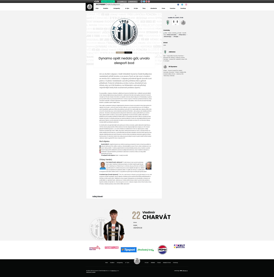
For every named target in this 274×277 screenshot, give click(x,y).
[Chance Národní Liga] (108, 1)
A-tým (127, 8)
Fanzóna (172, 8)
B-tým (136, 8)
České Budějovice (108, 4)
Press (163, 8)
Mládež (153, 262)
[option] (94, 247)
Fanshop (183, 8)
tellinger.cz (185, 270)
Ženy (144, 8)
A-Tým (127, 262)
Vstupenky (116, 8)
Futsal (159, 262)
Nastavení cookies (90, 272)
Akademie (153, 8)
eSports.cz (113, 270)
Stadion (105, 8)
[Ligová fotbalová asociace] (96, 1)
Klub (97, 8)
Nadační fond (167, 262)
